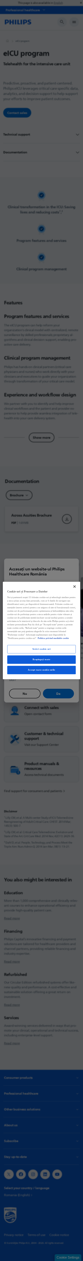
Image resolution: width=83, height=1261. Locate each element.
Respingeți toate (41, 659)
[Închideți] (74, 586)
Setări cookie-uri (41, 649)
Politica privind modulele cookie (53, 638)
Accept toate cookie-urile (41, 670)
